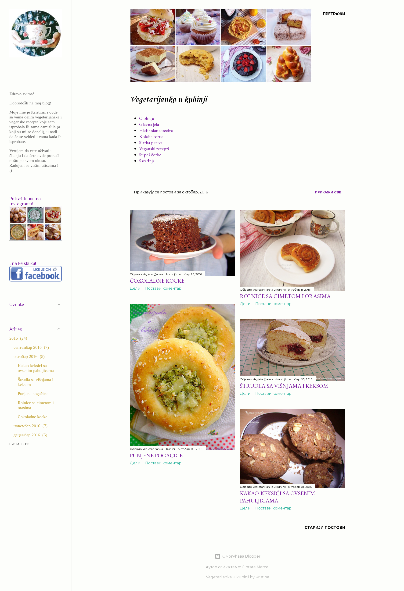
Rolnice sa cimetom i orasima (285, 296)
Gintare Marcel (256, 567)
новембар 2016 (30, 426)
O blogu (146, 118)
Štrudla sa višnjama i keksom (284, 385)
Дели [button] (135, 288)
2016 (17, 338)
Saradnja (147, 161)
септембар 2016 (30, 347)
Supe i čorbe (150, 155)
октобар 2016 (28, 356)
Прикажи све (328, 192)
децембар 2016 (30, 435)
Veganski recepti (154, 149)
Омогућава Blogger (241, 556)
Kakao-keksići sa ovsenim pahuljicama (277, 497)
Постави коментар (163, 288)
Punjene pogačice (156, 455)
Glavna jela (149, 124)
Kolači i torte (150, 136)
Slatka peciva (150, 142)
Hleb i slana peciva (156, 130)
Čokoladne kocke (157, 280)
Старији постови (325, 527)
